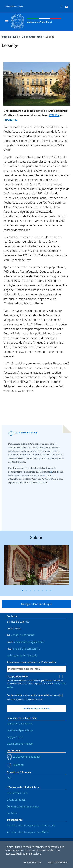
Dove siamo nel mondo (20, 744)
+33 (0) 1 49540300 (22, 635)
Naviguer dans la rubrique (36, 604)
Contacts (12, 813)
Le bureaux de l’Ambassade (22, 655)
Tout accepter (58, 862)
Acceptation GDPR (17, 676)
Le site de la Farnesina (19, 723)
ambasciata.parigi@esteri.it (29, 642)
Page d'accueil (10, 37)
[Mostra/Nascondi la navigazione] (7, 22)
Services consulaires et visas (23, 806)
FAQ (9, 778)
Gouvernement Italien (14, 6)
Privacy (57, 683)
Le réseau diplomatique (20, 730)
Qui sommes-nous (32, 37)
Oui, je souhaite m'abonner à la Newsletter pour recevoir (34, 695)
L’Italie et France (16, 800)
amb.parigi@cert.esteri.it (26, 649)
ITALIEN (54, 115)
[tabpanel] (36, 566)
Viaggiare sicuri (15, 737)
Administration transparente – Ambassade (31, 825)
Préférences (32, 862)
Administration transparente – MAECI (28, 832)
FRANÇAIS (10, 119)
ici (50, 471)
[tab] (22, 590)
